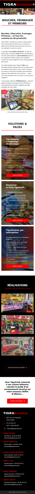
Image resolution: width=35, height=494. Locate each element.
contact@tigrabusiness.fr (14, 428)
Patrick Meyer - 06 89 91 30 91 (13, 444)
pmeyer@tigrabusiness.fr (11, 446)
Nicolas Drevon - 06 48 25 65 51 (14, 463)
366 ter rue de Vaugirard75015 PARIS (13, 419)
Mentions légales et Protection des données (17, 492)
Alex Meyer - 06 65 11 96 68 (12, 436)
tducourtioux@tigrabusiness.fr (13, 484)
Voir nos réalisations (16, 367)
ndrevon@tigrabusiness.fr (12, 465)
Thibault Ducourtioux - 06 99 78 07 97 (15, 482)
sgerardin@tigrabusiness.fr (12, 476)
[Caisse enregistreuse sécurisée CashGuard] (18, 4)
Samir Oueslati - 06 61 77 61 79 (13, 455)
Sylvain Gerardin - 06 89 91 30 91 (14, 474)
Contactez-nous (16, 401)
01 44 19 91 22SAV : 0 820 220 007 (13, 424)
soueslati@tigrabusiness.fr (12, 457)
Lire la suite (17, 175)
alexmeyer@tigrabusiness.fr (12, 438)
